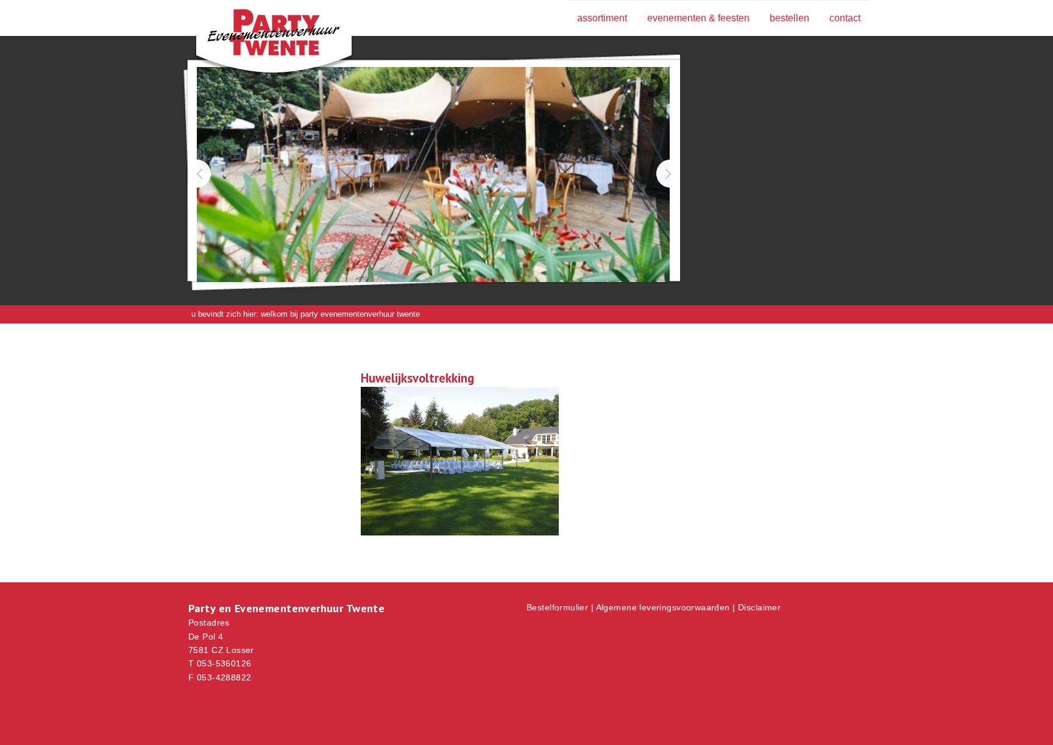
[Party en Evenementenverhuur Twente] (255, 34)
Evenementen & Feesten (698, 18)
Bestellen (789, 18)
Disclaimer (759, 607)
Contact (844, 18)
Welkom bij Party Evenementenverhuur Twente (340, 314)
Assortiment (602, 18)
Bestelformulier (557, 607)
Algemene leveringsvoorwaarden (663, 607)
